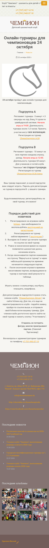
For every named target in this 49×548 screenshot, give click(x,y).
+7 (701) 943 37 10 (24, 13)
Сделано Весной (9, 541)
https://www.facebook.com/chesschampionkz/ (24, 409)
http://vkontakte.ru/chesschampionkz (24, 402)
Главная (20, 52)
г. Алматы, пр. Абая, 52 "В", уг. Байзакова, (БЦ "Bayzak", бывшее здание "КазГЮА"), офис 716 (24, 387)
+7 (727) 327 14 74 (24, 10)
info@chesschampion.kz (24, 395)
